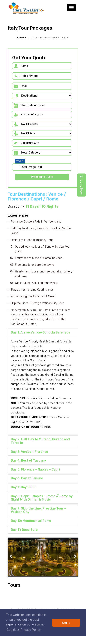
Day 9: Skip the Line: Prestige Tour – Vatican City (38, 510)
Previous (14, 556)
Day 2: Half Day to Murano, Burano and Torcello (40, 441)
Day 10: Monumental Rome (31, 521)
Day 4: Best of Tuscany (28, 460)
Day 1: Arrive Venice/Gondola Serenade (40, 332)
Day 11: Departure (24, 530)
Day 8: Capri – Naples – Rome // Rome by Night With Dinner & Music (42, 498)
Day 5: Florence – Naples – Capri (35, 469)
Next (72, 556)
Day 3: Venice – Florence (29, 452)
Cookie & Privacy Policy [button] (23, 629)
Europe (21, 37)
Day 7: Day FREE (23, 487)
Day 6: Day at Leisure (27, 478)
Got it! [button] (66, 622)
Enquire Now (81, 185)
